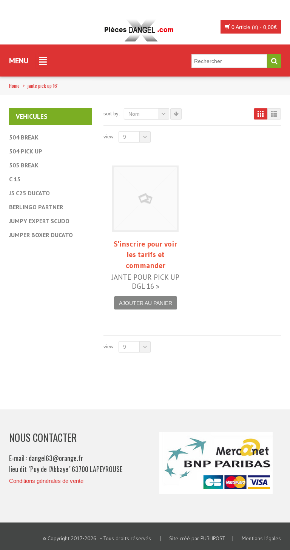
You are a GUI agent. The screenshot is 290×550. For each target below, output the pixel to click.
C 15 (14, 179)
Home (14, 85)
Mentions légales (261, 538)
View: (109, 136)
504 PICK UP (25, 151)
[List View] (274, 113)
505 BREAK (24, 165)
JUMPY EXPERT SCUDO (39, 221)
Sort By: (111, 113)
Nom (134, 114)
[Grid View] (260, 113)
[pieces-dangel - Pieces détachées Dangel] (141, 30)
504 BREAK (24, 137)
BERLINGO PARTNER (36, 207)
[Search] (274, 61)
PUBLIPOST (213, 538)
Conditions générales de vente (46, 481)
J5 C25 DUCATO (29, 193)
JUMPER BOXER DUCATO (41, 235)
